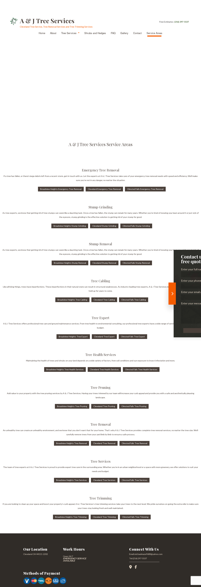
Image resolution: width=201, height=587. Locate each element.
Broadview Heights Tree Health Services (65, 369)
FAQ (113, 33)
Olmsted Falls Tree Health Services (141, 369)
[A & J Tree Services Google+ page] (131, 567)
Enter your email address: (150, 292)
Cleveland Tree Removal (104, 443)
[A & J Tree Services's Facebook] (137, 567)
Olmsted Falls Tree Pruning (133, 406)
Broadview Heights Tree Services (71, 480)
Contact (137, 33)
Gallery (124, 33)
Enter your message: (148, 303)
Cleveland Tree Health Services (104, 369)
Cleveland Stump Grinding (104, 226)
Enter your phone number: (151, 280)
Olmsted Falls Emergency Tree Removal (145, 189)
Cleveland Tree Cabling (104, 299)
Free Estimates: (174, 21)
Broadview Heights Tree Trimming (71, 517)
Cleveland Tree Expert (104, 336)
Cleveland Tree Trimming (104, 517)
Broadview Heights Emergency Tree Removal (61, 189)
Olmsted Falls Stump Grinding (136, 226)
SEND (164, 330)
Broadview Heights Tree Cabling (72, 299)
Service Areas (154, 33)
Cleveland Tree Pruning (104, 406)
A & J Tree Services (47, 21)
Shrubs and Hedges (95, 33)
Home (42, 33)
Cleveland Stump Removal (104, 263)
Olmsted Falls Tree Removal (134, 443)
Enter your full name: (148, 269)
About (53, 33)
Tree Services (69, 33)
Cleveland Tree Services (104, 480)
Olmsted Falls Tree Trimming (135, 517)
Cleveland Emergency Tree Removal (104, 189)
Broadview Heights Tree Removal (71, 443)
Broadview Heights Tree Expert (73, 336)
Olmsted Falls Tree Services (134, 480)
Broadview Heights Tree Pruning (72, 406)
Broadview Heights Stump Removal (70, 263)
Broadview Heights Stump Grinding (70, 226)
